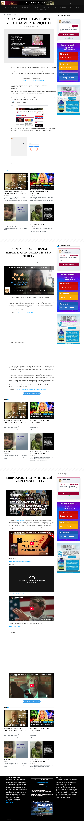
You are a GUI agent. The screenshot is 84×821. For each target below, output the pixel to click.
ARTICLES (13, 472)
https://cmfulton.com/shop (15, 626)
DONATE (55, 7)
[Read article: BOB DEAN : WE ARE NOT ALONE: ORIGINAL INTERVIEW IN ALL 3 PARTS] (16, 181)
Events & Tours (25, 7)
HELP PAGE (76, 3)
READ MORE (9, 802)
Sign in (24, 80)
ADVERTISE (63, 7)
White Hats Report (20, 520)
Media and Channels (10, 7)
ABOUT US (46, 7)
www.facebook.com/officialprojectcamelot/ (42, 786)
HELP (70, 7)
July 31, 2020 (22, 262)
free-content (14, 14)
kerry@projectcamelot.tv (12, 800)
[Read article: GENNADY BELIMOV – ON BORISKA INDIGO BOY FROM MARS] (42, 212)
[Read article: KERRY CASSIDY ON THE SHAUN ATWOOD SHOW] (42, 181)
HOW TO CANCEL (42, 10)
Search (77, 7)
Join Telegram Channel (69, 34)
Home (4, 14)
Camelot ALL (9, 14)
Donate (65, 3)
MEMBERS (36, 7)
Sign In (71, 3)
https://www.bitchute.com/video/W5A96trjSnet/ (20, 561)
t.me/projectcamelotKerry (42, 782)
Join (61, 3)
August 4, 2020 (22, 26)
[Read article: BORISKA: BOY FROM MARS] (16, 212)
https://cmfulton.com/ (18, 593)
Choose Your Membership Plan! (38, 80)
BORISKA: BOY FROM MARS (11, 223)
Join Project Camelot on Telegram (32, 393)
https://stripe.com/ (15, 101)
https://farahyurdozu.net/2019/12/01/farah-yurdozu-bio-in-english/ (30, 312)
